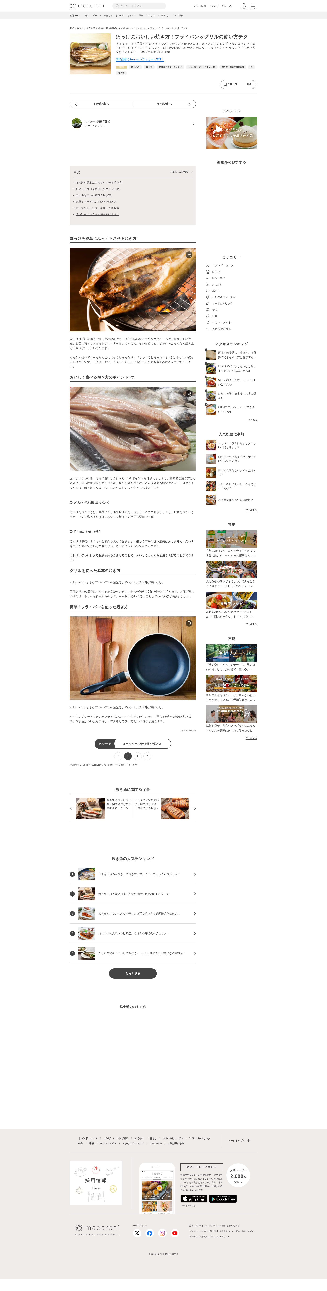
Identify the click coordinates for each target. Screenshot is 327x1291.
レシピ (107, 1138)
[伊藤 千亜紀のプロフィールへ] (133, 124)
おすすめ (227, 5)
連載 (91, 1143)
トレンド (214, 5)
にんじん (150, 15)
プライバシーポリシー (219, 1236)
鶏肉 (181, 15)
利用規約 (203, 1236)
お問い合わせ (233, 1226)
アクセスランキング (133, 1143)
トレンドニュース (87, 1138)
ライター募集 (219, 1226)
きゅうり (120, 15)
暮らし (153, 1138)
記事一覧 (193, 1226)
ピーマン (97, 15)
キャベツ (131, 15)
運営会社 (193, 1236)
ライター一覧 (205, 1226)
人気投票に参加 (176, 1143)
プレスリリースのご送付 (200, 1231)
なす (87, 15)
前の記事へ (101, 104)
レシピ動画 (200, 5)
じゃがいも (163, 15)
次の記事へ (164, 104)
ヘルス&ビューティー (174, 1138)
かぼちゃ (108, 15)
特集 (80, 1143)
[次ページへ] (147, 756)
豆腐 (141, 15)
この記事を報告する (188, 730)
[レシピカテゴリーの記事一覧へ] (121, 67)
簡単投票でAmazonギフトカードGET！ (140, 59)
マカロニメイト (108, 1143)
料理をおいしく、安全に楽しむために (237, 1231)
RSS (216, 1231)
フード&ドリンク (201, 1138)
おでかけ (139, 1138)
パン (174, 15)
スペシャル (156, 1143)
